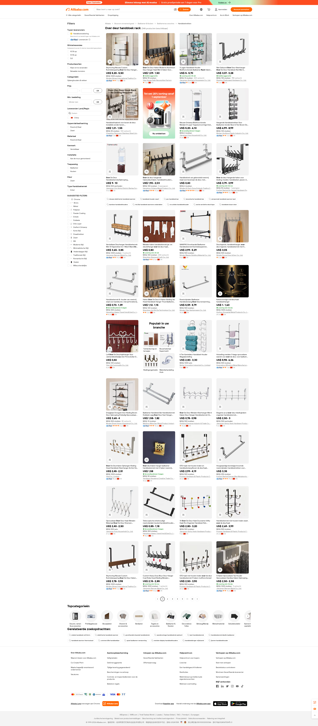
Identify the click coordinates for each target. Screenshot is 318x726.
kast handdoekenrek (197, 635)
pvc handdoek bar (172, 199)
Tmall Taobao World (146, 715)
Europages (195, 715)
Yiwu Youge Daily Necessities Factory (157, 80)
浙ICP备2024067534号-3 (222, 722)
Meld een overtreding (188, 684)
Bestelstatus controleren (225, 667)
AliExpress (124, 715)
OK (98, 91)
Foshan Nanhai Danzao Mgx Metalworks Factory (232, 476)
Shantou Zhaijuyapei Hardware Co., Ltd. (231, 80)
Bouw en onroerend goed (124, 24)
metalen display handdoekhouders (166, 640)
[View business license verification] (181, 722)
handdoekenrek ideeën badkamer (222, 635)
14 (192, 599)
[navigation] (84, 311)
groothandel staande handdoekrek (137, 635)
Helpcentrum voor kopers (189, 658)
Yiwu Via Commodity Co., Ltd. (117, 365)
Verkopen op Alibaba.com (226, 658)
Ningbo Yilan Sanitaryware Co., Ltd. (193, 310)
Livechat (183, 663)
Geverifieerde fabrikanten (153, 658)
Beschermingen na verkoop (117, 672)
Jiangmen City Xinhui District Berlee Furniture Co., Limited (122, 188)
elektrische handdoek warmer (107, 635)
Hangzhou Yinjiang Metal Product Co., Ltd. (159, 188)
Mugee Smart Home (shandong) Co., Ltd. (121, 423)
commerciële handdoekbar (110, 640)
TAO (178, 715)
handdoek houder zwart (151, 199)
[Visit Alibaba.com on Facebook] (217, 686)
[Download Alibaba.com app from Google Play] (238, 703)
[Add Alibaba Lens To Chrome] (110, 703)
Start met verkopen (223, 663)
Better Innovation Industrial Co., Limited (195, 365)
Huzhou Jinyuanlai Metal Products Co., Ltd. (232, 312)
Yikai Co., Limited (112, 476)
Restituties (184, 672)
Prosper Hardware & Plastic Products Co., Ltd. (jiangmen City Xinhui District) (196, 476)
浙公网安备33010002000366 (199, 722)
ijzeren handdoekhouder (219, 640)
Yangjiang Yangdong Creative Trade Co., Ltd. (159, 478)
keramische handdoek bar (195, 199)
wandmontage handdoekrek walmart (169, 635)
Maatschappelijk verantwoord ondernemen (82, 668)
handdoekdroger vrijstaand (194, 640)
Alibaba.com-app (203, 704)
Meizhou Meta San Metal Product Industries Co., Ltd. (159, 423)
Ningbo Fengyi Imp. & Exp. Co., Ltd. (229, 255)
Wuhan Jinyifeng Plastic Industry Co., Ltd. (232, 133)
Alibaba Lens (76, 704)
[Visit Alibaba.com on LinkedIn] (222, 686)
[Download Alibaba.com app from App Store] (220, 703)
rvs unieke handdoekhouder (179, 204)
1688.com (133, 715)
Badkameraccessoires (165, 24)
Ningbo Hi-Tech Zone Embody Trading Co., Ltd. (196, 188)
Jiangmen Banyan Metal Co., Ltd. (118, 255)
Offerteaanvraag (149, 663)
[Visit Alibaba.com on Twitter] (227, 686)
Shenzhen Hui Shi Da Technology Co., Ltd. (159, 310)
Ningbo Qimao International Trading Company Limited (122, 78)
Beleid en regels (113, 684)
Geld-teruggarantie (114, 663)
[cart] (209, 10)
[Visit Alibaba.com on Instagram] (232, 686)
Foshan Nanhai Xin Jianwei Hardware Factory (232, 190)
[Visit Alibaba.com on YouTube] (237, 686)
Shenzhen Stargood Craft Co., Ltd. (156, 257)
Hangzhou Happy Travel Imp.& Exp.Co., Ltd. (122, 312)
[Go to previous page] (157, 599)
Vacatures (75, 674)
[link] (315, 702)
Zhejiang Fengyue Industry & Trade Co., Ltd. (196, 423)
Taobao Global (169, 715)
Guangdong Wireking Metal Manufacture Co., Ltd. (232, 365)
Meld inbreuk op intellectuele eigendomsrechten (191, 678)
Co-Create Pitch (77, 663)
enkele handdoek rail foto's (80, 635)
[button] (175, 9)
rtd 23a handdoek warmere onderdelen (148, 204)
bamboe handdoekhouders (118, 204)
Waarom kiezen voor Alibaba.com (83, 658)
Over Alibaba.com (78, 653)
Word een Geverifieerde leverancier (230, 672)
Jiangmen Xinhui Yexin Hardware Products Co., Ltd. (232, 423)
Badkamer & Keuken (145, 24)
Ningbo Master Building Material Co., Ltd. (195, 255)
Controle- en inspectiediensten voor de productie (122, 678)
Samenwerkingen (222, 677)
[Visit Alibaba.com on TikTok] (242, 686)
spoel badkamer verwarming (137, 640)
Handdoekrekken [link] (184, 24)
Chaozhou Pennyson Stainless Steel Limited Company (122, 133)
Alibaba (108, 24)
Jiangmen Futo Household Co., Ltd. (193, 135)
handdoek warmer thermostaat (82, 640)
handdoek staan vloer (229, 204)
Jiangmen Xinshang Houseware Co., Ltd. (195, 80)
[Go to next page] (197, 599)
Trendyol (185, 715)
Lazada (159, 715)
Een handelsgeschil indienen (191, 667)
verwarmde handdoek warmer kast (223, 199)
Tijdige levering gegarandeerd (118, 667)
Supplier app (168, 704)
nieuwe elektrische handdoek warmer (122, 199)
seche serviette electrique (205, 204)
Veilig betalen (112, 658)
